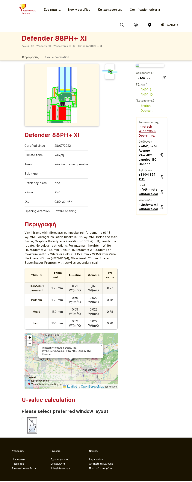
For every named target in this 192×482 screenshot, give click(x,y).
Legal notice (96, 459)
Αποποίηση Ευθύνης (101, 463)
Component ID (145, 72)
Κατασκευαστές (110, 9)
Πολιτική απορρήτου (101, 468)
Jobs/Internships (60, 468)
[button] (101, 346)
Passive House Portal (24, 468)
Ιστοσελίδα (145, 200)
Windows (41, 46)
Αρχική (26, 46)
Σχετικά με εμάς (60, 459)
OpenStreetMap (92, 386)
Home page (18, 459)
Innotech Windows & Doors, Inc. (147, 131)
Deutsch (146, 110)
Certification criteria (145, 9)
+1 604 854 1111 (147, 177)
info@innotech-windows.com (148, 192)
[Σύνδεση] (136, 25)
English (145, 106)
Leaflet (71, 386)
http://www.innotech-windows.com (148, 207)
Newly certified (79, 9)
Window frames (62, 46)
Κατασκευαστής (149, 122)
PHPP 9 (145, 89)
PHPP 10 (146, 94)
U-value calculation (56, 57)
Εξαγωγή (141, 84)
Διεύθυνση (145, 141)
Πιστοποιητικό (145, 100)
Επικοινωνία (58, 463)
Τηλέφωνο (145, 170)
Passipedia (18, 463)
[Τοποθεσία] (150, 25)
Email (142, 185)
